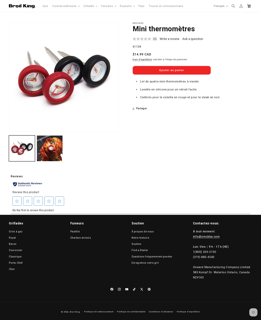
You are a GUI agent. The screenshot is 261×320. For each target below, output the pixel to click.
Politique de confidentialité (131, 312)
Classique (15, 256)
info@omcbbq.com (206, 236)
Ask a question (192, 39)
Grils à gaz (16, 231)
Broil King (75, 312)
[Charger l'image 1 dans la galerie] (22, 148)
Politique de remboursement (98, 312)
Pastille (75, 231)
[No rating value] (143, 39)
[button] (65, 6)
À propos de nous (143, 231)
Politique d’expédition (188, 312)
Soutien (136, 244)
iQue (12, 269)
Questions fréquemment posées (152, 256)
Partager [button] (141, 108)
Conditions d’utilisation (161, 312)
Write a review (170, 39)
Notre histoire (140, 237)
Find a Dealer (140, 250)
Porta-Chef (16, 262)
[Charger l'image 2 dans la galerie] (50, 148)
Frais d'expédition (142, 59)
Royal (12, 237)
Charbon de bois (80, 237)
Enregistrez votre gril (145, 262)
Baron (13, 244)
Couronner (15, 250)
